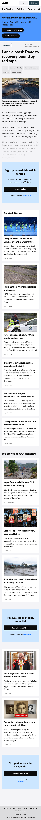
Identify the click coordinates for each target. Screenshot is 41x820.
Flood (5, 68)
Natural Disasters (31, 68)
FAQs (19, 808)
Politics (20, 9)
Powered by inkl (20, 814)
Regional (6, 45)
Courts (31, 9)
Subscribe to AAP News (13, 30)
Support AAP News (20, 773)
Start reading (20, 189)
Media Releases (20, 811)
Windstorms (16, 72)
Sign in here (27, 195)
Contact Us (33, 808)
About (26, 808)
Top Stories (7, 9)
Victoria (6, 72)
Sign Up (34, 3)
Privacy (12, 808)
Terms (6, 808)
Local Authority (16, 68)
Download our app (11, 36)
